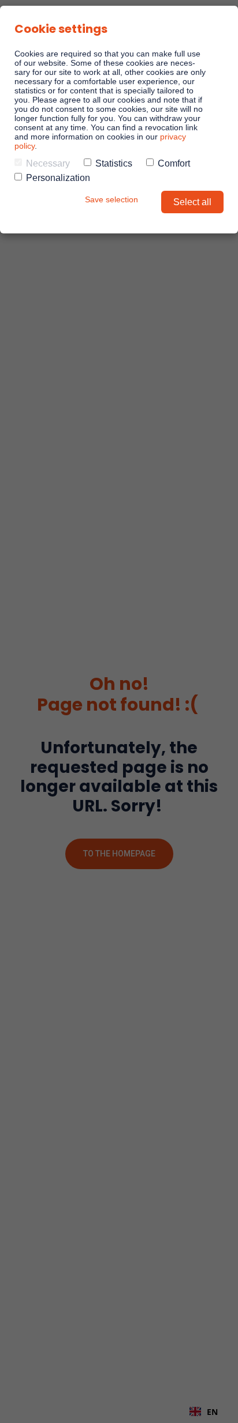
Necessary (48, 163)
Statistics (113, 163)
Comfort (174, 163)
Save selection (111, 199)
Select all (192, 202)
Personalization (58, 178)
